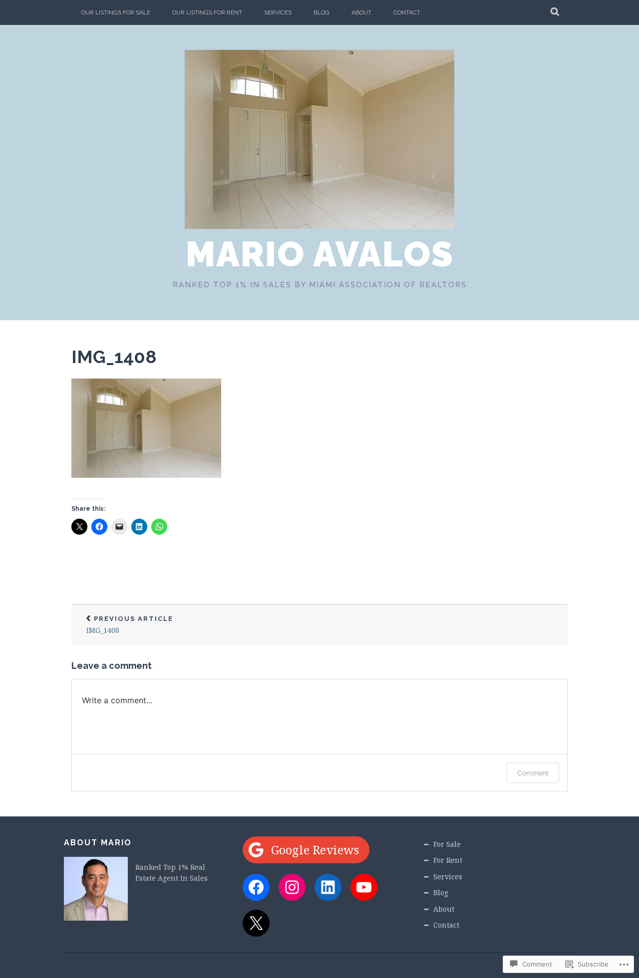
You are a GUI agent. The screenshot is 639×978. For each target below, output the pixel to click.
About (361, 12)
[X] (256, 923)
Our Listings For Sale (115, 12)
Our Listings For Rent (207, 12)
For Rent (447, 860)
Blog (321, 12)
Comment (533, 773)
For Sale (447, 844)
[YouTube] (363, 887)
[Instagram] (292, 887)
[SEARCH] (555, 12)
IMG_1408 (114, 356)
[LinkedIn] (328, 887)
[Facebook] (256, 887)
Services (278, 12)
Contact (406, 12)
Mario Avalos (320, 253)
